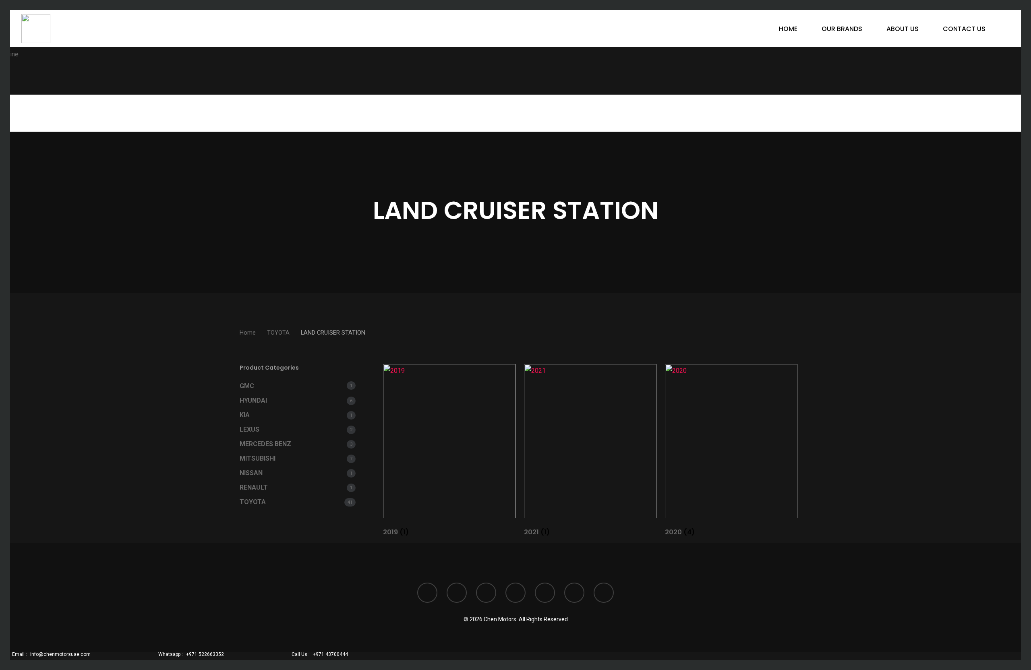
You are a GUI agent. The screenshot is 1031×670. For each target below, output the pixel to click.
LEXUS (249, 429)
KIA (245, 415)
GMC (247, 386)
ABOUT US (902, 28)
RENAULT (254, 487)
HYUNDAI (253, 400)
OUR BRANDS (842, 28)
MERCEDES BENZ (265, 444)
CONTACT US (964, 28)
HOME (788, 28)
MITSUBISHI (257, 458)
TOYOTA (278, 332)
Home (248, 332)
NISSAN (251, 473)
